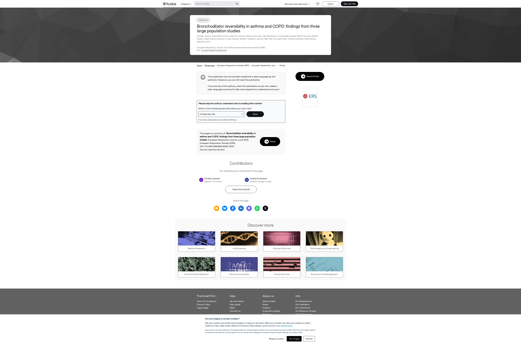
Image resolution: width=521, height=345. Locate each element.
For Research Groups (306, 311)
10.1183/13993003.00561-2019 (214, 50)
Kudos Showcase (304, 314)
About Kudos (269, 301)
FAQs (232, 307)
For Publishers (302, 304)
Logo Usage (202, 307)
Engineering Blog (271, 311)
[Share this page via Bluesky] (224, 208)
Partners (267, 314)
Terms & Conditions (206, 301)
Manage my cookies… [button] (277, 339)
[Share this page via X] (265, 208)
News (265, 304)
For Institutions (303, 307)
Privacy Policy (203, 304)
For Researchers (304, 301)
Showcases (210, 65)
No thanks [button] (309, 339)
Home (199, 65)
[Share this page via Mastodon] (249, 208)
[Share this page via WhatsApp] (257, 208)
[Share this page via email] (216, 208)
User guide (235, 304)
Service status (237, 301)
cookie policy (286, 325)
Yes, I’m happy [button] (294, 339)
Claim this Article (241, 189)
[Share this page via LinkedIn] (241, 208)
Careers (266, 307)
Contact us (235, 311)
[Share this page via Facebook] (232, 208)
